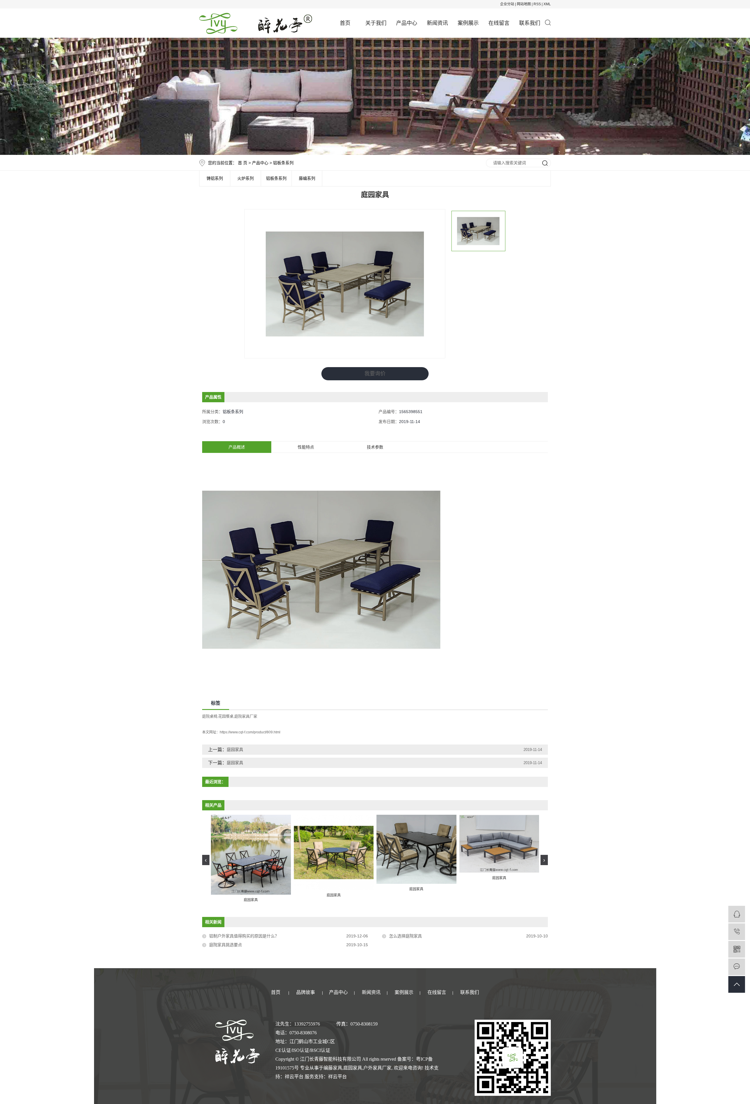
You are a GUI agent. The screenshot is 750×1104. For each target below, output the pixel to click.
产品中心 (406, 23)
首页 (345, 23)
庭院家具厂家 (245, 716)
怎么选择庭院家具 (405, 936)
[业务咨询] (736, 914)
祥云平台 (294, 1076)
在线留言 (498, 23)
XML (547, 4)
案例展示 (468, 23)
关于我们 (375, 23)
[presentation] (205, 860)
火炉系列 (245, 178)
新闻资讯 (437, 23)
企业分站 (507, 4)
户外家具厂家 (377, 1067)
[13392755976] (736, 931)
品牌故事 (305, 992)
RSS (537, 4)
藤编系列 (307, 178)
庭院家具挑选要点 (225, 944)
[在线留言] (736, 966)
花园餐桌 (225, 716)
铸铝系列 (215, 178)
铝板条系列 (283, 162)
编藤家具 (332, 1067)
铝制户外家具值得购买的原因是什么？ (244, 936)
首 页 (242, 162)
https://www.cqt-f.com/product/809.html (250, 732)
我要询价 (375, 373)
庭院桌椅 (209, 716)
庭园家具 (235, 749)
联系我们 (529, 23)
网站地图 (524, 4)
